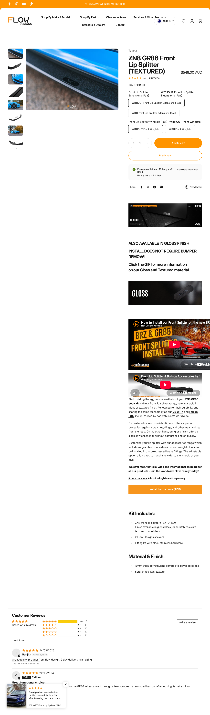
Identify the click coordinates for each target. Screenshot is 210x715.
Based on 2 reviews (24, 625)
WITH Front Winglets (180, 129)
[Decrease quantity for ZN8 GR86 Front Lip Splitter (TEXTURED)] (132, 143)
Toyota (132, 50)
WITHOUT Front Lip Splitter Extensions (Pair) (156, 102)
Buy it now (165, 155)
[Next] (110, 84)
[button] (49, 621)
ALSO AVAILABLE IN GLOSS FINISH (158, 243)
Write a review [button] (187, 622)
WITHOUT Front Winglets (145, 129)
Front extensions (137, 478)
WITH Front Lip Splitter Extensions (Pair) (154, 113)
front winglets (159, 478)
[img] (30, 650)
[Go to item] (15, 54)
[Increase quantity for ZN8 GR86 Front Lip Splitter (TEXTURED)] (148, 143)
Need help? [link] (196, 187)
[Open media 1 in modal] (72, 79)
